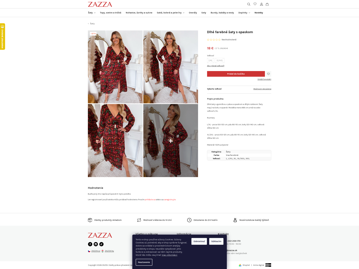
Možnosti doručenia (262, 89)
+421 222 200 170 (231, 241)
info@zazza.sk (229, 250)
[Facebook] (90, 244)
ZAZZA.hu (109, 251)
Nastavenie (144, 262)
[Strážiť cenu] (264, 78)
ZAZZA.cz (95, 251)
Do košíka (236, 74)
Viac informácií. (169, 255)
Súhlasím (216, 241)
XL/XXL (220, 60)
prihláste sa (150, 199)
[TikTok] (101, 244)
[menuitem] (92, 12)
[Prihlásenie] (261, 4)
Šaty (228, 152)
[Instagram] (96, 244)
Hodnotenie (95, 187)
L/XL (210, 60)
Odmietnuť (199, 241)
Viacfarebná (232, 155)
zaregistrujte (170, 199)
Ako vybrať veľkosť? (215, 66)
